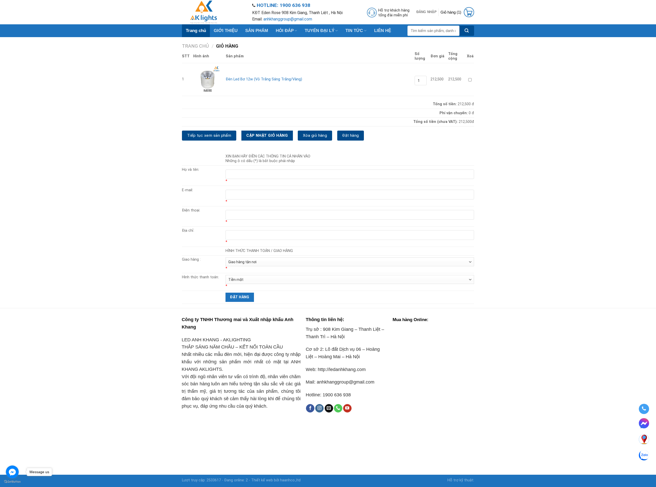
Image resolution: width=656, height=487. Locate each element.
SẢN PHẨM (256, 30)
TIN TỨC (354, 30)
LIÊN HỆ (382, 30)
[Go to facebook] (12, 471)
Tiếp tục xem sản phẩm (209, 135)
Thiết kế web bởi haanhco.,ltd (276, 480)
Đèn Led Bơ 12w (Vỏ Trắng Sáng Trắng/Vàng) (264, 79)
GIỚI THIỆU (226, 30)
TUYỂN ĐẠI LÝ (319, 30)
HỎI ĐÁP (285, 30)
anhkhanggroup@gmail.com (287, 19)
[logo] (213, 12)
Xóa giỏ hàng (315, 135)
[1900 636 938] (644, 409)
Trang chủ (196, 30)
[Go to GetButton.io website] (12, 481)
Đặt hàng (350, 135)
